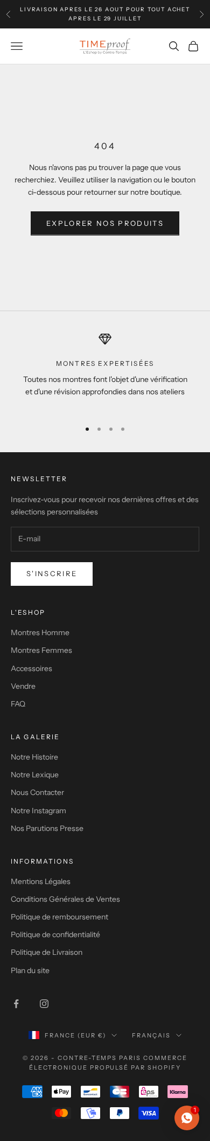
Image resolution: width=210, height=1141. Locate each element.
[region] (105, 372)
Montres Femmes (41, 650)
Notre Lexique (35, 774)
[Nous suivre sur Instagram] (44, 1003)
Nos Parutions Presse (47, 828)
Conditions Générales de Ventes (65, 899)
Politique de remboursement (59, 917)
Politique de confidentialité (55, 934)
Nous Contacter (37, 792)
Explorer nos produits (105, 223)
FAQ (18, 704)
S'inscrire (51, 573)
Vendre (23, 686)
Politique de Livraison (46, 952)
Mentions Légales (41, 881)
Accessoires (31, 668)
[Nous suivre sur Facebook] (16, 1003)
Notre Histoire (34, 757)
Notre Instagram (38, 810)
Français (151, 1035)
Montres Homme (40, 632)
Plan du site (30, 970)
